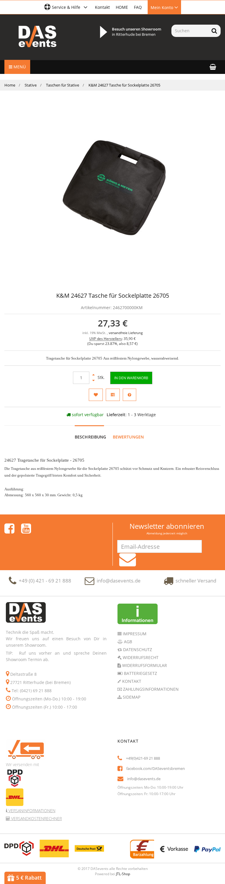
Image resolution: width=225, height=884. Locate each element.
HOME (122, 7)
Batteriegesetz (140, 673)
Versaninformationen (31, 810)
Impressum (134, 633)
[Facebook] (9, 528)
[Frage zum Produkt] (129, 395)
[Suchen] (214, 31)
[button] (66, 7)
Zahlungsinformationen (150, 689)
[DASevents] (37, 36)
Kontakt (102, 7)
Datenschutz (137, 649)
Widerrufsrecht (140, 657)
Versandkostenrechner (36, 818)
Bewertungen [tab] (128, 437)
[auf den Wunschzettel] (96, 395)
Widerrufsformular (144, 665)
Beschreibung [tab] (90, 437)
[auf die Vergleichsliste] (113, 395)
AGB (127, 641)
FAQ (138, 7)
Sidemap (131, 697)
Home (9, 85)
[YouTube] (26, 528)
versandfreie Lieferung (126, 333)
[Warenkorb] (213, 67)
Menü (19, 67)
